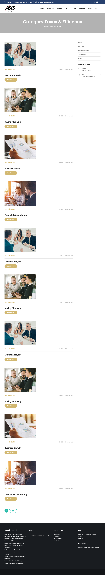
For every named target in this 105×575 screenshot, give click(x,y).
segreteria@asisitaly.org (46, 2)
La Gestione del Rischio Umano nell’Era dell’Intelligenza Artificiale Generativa (14, 552)
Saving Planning (13, 122)
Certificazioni (62, 8)
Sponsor (82, 8)
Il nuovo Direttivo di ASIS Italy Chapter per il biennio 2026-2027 (14, 562)
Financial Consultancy (16, 215)
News (90, 8)
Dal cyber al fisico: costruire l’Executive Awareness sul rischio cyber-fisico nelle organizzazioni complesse (14, 544)
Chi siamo (40, 8)
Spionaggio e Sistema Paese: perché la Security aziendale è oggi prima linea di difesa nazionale (15, 536)
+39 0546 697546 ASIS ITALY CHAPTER (19, 2)
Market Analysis (13, 75)
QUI (85, 547)
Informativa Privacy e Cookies (87, 534)
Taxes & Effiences (55, 26)
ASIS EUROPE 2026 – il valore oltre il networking (15, 558)
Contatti (97, 8)
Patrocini (73, 8)
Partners (81, 539)
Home (46, 26)
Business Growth (13, 168)
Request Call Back (83, 50)
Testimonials (82, 54)
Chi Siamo (81, 46)
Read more (11, 80)
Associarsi (50, 8)
